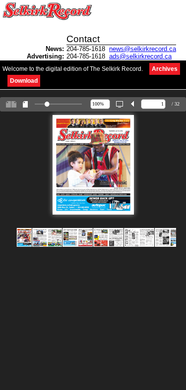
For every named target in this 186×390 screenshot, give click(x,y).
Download (24, 80)
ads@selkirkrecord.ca (140, 56)
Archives (165, 68)
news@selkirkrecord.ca (142, 49)
